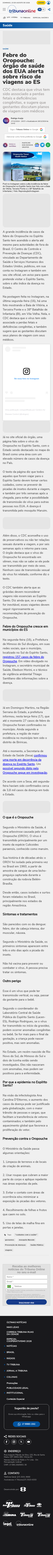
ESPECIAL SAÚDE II (40, 17)
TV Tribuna (25, 17)
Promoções (12, 1383)
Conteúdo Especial (15, 1399)
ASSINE (41, 3)
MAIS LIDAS (13, 1327)
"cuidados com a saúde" (26, 1235)
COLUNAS (12, 1377)
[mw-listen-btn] (5, 145)
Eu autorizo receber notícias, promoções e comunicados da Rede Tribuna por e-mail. (26, 1291)
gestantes (9, 1240)
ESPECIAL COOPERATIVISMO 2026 (19, 1340)
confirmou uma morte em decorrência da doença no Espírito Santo (25, 760)
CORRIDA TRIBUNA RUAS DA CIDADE (20, 1333)
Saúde (5, 49)
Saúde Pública (37, 1245)
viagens (8, 1250)
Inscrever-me (26, 1302)
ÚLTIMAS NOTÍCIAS (16, 1322)
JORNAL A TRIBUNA (17, 1370)
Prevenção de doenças (15, 1245)
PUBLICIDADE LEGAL (18, 1388)
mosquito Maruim (27, 1240)
